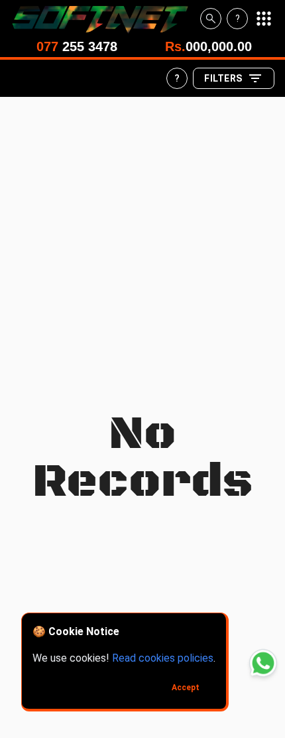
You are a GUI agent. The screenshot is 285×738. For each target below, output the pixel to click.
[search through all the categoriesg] (210, 18)
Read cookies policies (162, 658)
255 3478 (76, 46)
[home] (105, 18)
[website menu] (263, 18)
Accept (186, 687)
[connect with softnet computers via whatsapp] (263, 663)
